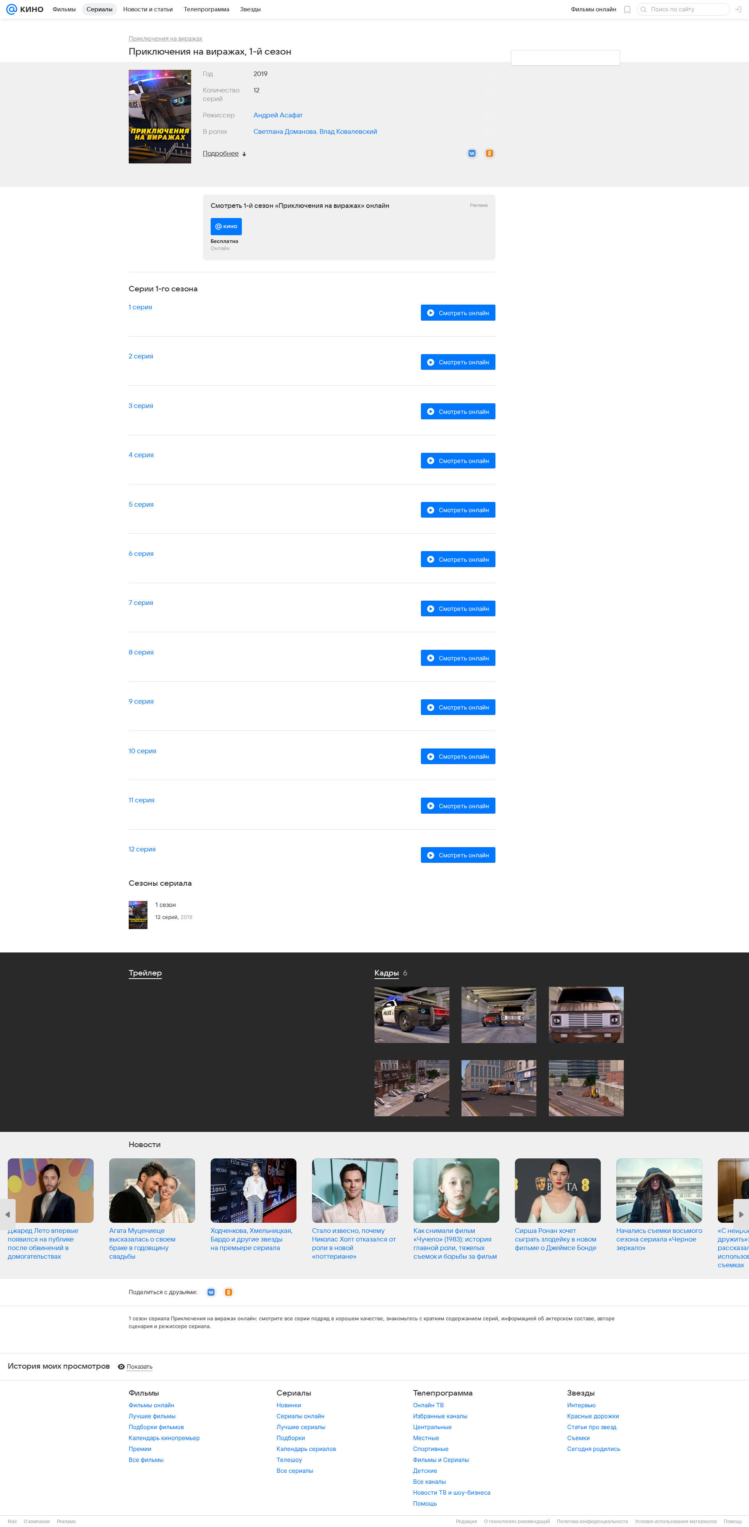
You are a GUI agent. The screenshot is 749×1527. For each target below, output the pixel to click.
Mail (12, 1521)
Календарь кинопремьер (164, 1438)
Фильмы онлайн (151, 1405)
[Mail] (11, 9)
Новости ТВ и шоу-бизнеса (451, 1492)
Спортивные (431, 1449)
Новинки (289, 1405)
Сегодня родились (593, 1449)
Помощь (425, 1503)
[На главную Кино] (30, 9)
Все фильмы (146, 1459)
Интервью (581, 1405)
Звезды (581, 1393)
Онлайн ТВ (428, 1405)
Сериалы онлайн (301, 1416)
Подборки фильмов (156, 1427)
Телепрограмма (443, 1393)
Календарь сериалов (306, 1449)
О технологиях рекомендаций (517, 1521)
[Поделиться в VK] (472, 154)
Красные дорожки (593, 1416)
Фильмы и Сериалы (441, 1459)
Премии (140, 1449)
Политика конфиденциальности (592, 1521)
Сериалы (294, 1393)
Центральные (432, 1427)
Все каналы (429, 1481)
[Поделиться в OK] (489, 154)
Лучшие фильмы (152, 1416)
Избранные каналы (440, 1416)
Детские (425, 1470)
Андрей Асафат (278, 115)
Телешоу (289, 1459)
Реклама (66, 1521)
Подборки (291, 1438)
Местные (426, 1438)
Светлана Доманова (285, 131)
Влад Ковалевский (348, 131)
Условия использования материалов (676, 1521)
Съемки (578, 1438)
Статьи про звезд (591, 1427)
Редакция (466, 1521)
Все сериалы (295, 1470)
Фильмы (144, 1393)
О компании (37, 1521)
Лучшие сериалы (301, 1427)
